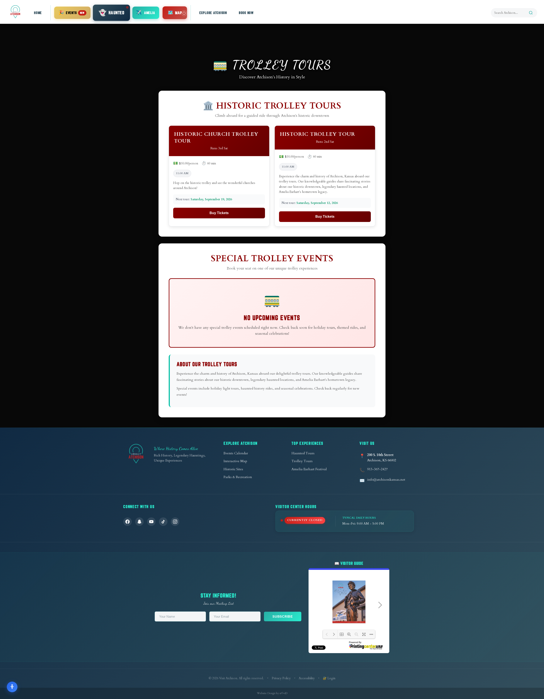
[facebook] (127, 521)
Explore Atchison (213, 13)
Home (38, 13)
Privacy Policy (281, 678)
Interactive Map (235, 461)
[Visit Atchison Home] (15, 11)
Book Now (246, 13)
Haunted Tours (303, 453)
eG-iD (283, 693)
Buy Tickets (219, 213)
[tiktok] (163, 521)
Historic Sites (233, 469)
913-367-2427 (377, 469)
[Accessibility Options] (12, 687)
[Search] (531, 13)
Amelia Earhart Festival (309, 469)
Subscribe (282, 616)
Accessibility (307, 678)
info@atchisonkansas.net (386, 479)
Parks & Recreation (238, 477)
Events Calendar (236, 453)
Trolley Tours (302, 461)
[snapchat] (139, 521)
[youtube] (151, 521)
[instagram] (175, 521)
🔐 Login (329, 678)
